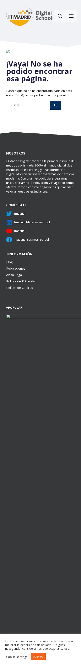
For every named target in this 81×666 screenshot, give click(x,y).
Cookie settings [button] (17, 657)
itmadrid (19, 213)
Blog (9, 262)
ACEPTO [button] (38, 656)
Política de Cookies (19, 287)
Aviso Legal (14, 275)
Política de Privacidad (21, 281)
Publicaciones (15, 268)
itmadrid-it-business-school (32, 222)
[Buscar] (55, 105)
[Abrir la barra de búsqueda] (60, 16)
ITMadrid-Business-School (31, 239)
